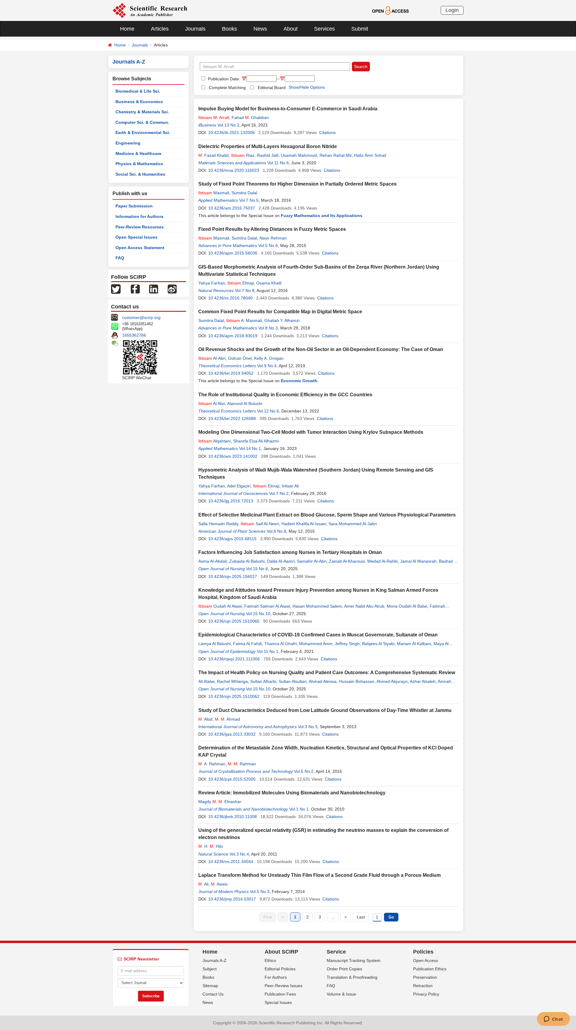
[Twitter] (116, 288)
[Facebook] (135, 288)
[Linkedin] (153, 288)
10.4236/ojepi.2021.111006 (234, 658)
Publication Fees (280, 994)
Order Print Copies (344, 968)
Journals (195, 29)
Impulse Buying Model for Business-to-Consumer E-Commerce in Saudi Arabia (287, 108)
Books (229, 29)
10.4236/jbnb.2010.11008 (232, 816)
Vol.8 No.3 (268, 328)
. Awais (219, 884)
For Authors (276, 977)
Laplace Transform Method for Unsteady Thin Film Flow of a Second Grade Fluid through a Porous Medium (319, 875)
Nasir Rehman (273, 238)
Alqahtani (214, 441)
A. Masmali (244, 320)
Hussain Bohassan (356, 681)
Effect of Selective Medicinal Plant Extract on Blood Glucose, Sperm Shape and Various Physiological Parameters (327, 514)
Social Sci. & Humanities (140, 174)
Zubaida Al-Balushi (247, 561)
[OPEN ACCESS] (390, 10)
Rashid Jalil (267, 155)
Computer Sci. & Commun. (142, 122)
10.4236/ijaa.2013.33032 (232, 734)
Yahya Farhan (211, 283)
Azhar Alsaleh (423, 681)
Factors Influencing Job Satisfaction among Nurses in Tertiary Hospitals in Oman (290, 552)
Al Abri (211, 403)
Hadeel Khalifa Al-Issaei (303, 523)
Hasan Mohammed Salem (317, 606)
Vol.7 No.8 (244, 290)
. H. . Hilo (210, 846)
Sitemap (210, 985)
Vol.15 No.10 (258, 613)
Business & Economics (139, 101)
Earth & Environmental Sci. (143, 132)
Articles (160, 29)
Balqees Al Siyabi (378, 643)
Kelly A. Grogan (269, 358)
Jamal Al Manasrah (418, 561)
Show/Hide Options (307, 87)
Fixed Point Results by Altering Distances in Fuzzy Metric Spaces (272, 229)
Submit (359, 29)
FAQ (120, 257)
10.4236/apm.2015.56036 (232, 253)
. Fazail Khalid (213, 155)
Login (452, 10)
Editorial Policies (280, 968)
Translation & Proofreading (352, 977)
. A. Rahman (211, 763)
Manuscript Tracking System (353, 960)
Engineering (128, 143)
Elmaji (240, 283)
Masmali (213, 192)
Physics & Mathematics (139, 163)
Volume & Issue (341, 994)
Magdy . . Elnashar (219, 801)
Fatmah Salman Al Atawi (267, 606)
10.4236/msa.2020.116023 (233, 170)
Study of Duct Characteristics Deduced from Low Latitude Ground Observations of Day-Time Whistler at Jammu (325, 710)
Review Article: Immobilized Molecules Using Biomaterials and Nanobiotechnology (292, 792)
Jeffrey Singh (347, 643)
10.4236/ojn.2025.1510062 (234, 696)
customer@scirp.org (141, 317)
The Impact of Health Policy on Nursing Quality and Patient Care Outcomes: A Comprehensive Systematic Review (326, 672)
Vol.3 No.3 (307, 726)
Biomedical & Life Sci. (138, 91)
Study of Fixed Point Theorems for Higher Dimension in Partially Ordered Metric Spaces (297, 183)
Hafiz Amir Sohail (370, 155)
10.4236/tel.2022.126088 (232, 418)
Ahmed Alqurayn (392, 681)
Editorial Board (272, 87)
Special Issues (278, 1002)
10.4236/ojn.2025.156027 (232, 576)
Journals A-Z (214, 960)
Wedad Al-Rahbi (382, 561)
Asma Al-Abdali (212, 561)
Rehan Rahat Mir (336, 155)
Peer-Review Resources (140, 227)
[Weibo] (172, 288)
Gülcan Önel (240, 358)
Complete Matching (227, 87)
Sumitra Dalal (244, 192)
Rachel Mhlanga (232, 681)
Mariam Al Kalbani (414, 643)
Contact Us (213, 994)
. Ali (203, 884)
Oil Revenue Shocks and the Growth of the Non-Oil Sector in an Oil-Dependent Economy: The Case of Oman (320, 349)
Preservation (425, 977)
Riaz (242, 155)
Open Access (425, 960)
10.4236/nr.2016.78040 (230, 298)
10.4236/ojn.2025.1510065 (234, 621)
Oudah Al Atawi (220, 606)
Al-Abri (212, 358)
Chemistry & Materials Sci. (142, 111)
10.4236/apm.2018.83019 (232, 335)
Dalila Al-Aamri (281, 561)
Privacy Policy (426, 994)
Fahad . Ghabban (250, 117)
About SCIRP (281, 952)
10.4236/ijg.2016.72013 (230, 501)
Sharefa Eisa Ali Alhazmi (256, 441)
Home (127, 29)
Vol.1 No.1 (299, 809)
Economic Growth (299, 380)
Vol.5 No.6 (268, 245)
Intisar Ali (290, 486)
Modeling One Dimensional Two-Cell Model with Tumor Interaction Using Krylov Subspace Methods (310, 432)
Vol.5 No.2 (304, 771)
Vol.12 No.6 (268, 411)
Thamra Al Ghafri (280, 643)
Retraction (423, 985)
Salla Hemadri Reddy (218, 523)
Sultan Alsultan (293, 681)
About (291, 29)
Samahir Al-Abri (311, 561)
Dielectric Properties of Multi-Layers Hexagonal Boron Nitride (267, 146)
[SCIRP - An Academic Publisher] (149, 10)
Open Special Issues (137, 237)
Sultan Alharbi (263, 681)
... (332, 917)
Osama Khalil (268, 283)
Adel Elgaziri (238, 486)
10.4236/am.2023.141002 (232, 456)
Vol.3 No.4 (239, 854)
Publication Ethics (429, 968)
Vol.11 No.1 (267, 651)
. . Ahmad (227, 719)
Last (361, 917)
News (260, 29)
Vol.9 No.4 (267, 365)
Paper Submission (134, 206)
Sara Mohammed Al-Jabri (352, 523)
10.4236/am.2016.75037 (231, 208)
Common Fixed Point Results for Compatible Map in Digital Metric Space (280, 311)
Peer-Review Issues (283, 985)
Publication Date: (223, 78)
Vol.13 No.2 (228, 125)
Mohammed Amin (315, 643)
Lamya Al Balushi (214, 643)
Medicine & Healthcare (138, 153)
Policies (423, 952)
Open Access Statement (140, 247)
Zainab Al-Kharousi (347, 561)
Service (336, 952)
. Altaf (205, 719)
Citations (327, 132)
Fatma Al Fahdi (247, 643)
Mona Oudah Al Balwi (407, 606)
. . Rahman (242, 763)
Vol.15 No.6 (257, 568)
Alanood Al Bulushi (244, 403)
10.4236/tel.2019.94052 (231, 373)
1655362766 (134, 335)
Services (324, 29)
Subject (209, 968)
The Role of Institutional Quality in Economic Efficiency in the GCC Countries (285, 394)
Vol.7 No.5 (249, 200)
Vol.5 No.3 (259, 891)
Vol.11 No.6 (278, 162)
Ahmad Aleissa (323, 681)
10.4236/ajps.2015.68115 (232, 538)
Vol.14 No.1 (250, 448)
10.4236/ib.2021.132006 (231, 132)
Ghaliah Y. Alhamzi (281, 320)
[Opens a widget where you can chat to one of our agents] (553, 1019)
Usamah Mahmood (299, 155)
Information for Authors (140, 216)
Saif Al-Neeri (260, 523)
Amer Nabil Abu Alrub (364, 606)
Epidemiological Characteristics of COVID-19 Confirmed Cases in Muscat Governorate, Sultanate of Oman (318, 634)
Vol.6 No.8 (276, 531)
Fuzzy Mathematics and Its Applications (321, 215)
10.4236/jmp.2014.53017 (232, 899)
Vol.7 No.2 (279, 493)
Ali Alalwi (206, 681)
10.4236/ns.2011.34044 (230, 861)
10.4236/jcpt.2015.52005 (232, 779)
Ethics (270, 960)
